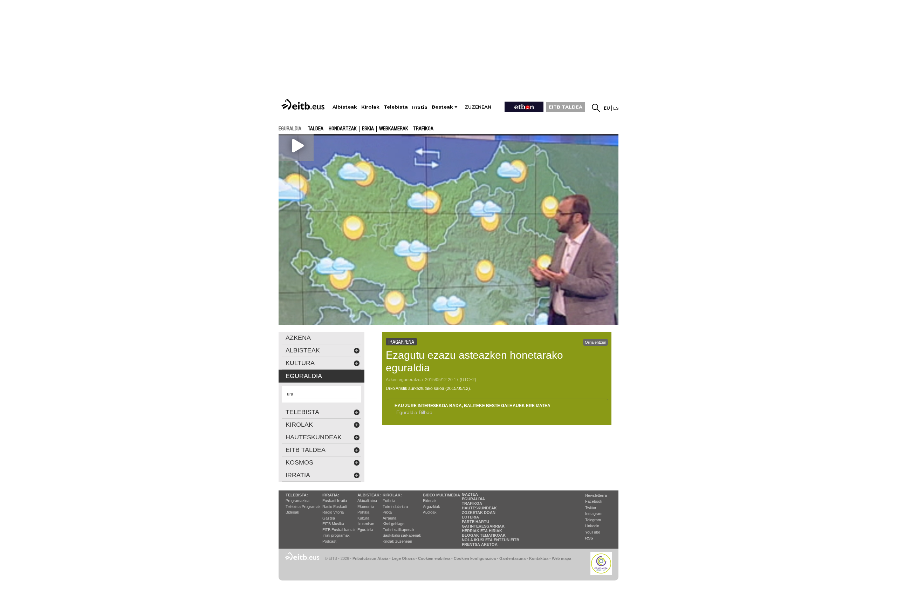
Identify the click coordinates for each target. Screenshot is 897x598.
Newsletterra (596, 495)
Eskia (368, 129)
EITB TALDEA (565, 107)
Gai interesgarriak (483, 526)
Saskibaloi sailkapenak (402, 535)
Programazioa (297, 501)
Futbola (389, 501)
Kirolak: (392, 495)
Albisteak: (369, 495)
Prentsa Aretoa (480, 544)
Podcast (329, 541)
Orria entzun (595, 342)
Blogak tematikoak (484, 535)
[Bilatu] (596, 108)
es (615, 108)
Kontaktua (538, 558)
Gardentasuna (512, 558)
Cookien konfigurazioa (475, 558)
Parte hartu (475, 522)
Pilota (387, 512)
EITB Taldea (306, 449)
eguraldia (290, 128)
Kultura (363, 518)
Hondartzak (343, 129)
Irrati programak (336, 535)
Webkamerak (393, 129)
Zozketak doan (478, 512)
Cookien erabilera (434, 558)
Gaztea (328, 518)
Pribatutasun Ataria (370, 558)
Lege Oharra (403, 558)
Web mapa (561, 558)
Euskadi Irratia (334, 501)
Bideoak (292, 512)
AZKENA (298, 337)
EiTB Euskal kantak (339, 530)
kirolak (299, 424)
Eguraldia (365, 530)
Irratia (298, 475)
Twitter (590, 508)
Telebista (302, 411)
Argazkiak (431, 506)
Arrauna (389, 518)
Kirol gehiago (393, 524)
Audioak (430, 512)
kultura (300, 362)
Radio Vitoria (333, 512)
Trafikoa (423, 129)
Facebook (593, 501)
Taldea (315, 129)
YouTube (592, 532)
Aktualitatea (367, 501)
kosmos (299, 462)
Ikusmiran (365, 524)
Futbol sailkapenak (399, 530)
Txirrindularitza (395, 506)
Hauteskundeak (479, 508)
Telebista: (297, 495)
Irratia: (330, 495)
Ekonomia (365, 506)
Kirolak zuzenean (397, 541)
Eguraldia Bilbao (414, 412)
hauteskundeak (314, 437)
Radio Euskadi (334, 506)
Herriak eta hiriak (482, 531)
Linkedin (592, 526)
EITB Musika (333, 524)
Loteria (470, 517)
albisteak (303, 350)
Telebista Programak (303, 506)
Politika (363, 512)
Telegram (593, 520)
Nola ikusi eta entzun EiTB (490, 540)
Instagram (593, 513)
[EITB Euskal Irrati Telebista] (304, 104)
